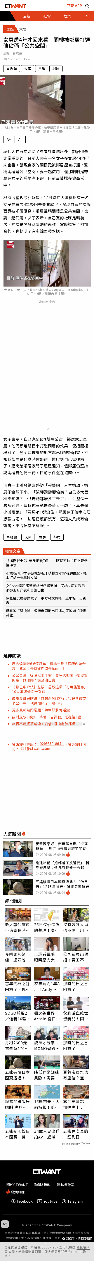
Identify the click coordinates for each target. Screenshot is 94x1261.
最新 (26, 16)
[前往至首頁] (15, 5)
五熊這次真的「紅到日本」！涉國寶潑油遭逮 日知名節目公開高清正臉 (75, 1134)
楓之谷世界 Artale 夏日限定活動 (45, 1015)
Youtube (50, 1201)
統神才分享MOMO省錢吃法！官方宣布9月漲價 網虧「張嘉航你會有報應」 (47, 1045)
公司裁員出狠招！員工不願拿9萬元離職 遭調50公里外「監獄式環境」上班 (76, 957)
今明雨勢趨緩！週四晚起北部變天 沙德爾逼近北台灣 (17, 957)
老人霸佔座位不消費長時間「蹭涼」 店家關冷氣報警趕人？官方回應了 (17, 927)
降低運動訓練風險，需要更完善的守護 (46, 1075)
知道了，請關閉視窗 (79, 1238)
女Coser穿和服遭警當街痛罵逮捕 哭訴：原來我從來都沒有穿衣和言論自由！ (45, 588)
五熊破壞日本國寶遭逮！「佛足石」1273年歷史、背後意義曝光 (17, 1075)
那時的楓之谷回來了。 (75, 986)
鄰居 (55, 68)
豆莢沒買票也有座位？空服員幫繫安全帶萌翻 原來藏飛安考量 (75, 1075)
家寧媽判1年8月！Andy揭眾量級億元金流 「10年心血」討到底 (47, 986)
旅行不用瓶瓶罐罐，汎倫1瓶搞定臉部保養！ (43, 724)
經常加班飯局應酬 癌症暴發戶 (17, 1104)
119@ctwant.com (35, 748)
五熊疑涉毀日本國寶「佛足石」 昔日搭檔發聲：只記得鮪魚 (17, 1134)
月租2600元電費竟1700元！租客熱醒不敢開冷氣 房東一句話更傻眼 (17, 1045)
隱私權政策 (66, 1185)
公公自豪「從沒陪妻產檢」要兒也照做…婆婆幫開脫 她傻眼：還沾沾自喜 (50, 677)
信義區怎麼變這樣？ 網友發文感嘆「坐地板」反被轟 (46, 600)
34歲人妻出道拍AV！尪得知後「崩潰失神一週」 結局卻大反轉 (47, 1134)
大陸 (27, 68)
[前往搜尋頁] (87, 5)
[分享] (5, 1224)
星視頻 (11, 68)
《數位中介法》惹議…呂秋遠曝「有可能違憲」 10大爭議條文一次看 (51, 689)
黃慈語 (17, 53)
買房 (41, 68)
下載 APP (74, 5)
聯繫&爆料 (42, 1185)
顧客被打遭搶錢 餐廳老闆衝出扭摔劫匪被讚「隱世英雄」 (46, 613)
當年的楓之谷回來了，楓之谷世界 (17, 986)
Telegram (75, 1201)
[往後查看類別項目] (84, 16)
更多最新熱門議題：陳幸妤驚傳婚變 (41, 710)
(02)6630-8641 (51, 743)
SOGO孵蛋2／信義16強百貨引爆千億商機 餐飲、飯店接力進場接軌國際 (18, 1015)
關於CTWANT (17, 1185)
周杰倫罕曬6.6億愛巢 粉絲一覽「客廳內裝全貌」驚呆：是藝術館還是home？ (49, 666)
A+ (9, 139)
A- (20, 139)
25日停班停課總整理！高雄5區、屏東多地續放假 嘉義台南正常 (47, 927)
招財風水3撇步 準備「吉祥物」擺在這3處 (46, 717)
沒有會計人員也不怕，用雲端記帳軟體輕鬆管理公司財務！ (75, 927)
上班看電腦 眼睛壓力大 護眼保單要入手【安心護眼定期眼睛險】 (46, 957)
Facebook (25, 1201)
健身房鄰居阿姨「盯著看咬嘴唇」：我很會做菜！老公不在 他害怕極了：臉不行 (51, 701)
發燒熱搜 (17, 1191)
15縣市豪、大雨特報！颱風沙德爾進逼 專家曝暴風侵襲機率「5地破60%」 (47, 1104)
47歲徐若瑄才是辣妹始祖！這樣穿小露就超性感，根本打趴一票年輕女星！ (46, 575)
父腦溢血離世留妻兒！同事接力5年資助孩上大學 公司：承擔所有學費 (75, 1015)
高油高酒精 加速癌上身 (73, 1104)
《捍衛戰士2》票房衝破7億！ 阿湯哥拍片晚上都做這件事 (47, 563)
